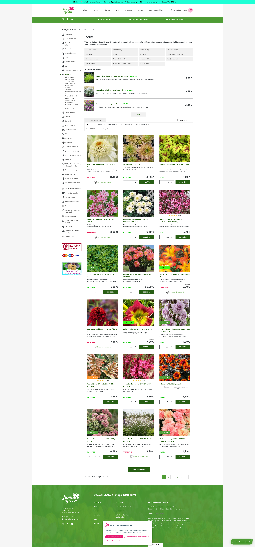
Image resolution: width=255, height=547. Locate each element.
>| (190, 477)
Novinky (95, 10)
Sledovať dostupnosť (104, 182)
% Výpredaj (128, 125)
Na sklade (103, 129)
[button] (252, 540)
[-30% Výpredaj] (102, 371)
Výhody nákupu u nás (123, 507)
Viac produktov (139, 470)
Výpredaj (107, 10)
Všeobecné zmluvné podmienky (123, 516)
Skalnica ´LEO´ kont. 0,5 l (132, 165)
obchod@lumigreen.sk (72, 519)
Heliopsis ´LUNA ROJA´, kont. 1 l (170, 384)
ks (131, 182)
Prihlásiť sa (177, 10)
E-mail (150, 514)
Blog (95, 519)
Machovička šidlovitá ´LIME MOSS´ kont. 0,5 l (112, 76)
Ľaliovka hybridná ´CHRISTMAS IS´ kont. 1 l (138, 329)
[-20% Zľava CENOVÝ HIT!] (174, 261)
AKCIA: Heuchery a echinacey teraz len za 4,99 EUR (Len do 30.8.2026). (150, 2)
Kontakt (96, 523)
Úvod (86, 30)
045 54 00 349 (69, 517)
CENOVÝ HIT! (143, 125)
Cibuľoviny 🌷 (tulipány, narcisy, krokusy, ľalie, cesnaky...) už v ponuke (98, 2)
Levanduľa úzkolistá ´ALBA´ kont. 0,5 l (110, 90)
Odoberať (155, 545)
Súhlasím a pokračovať (114, 537)
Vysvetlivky (120, 511)
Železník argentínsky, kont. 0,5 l (107, 104)
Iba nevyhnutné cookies (114, 541)
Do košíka (146, 182)
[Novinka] (102, 261)
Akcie (85, 10)
